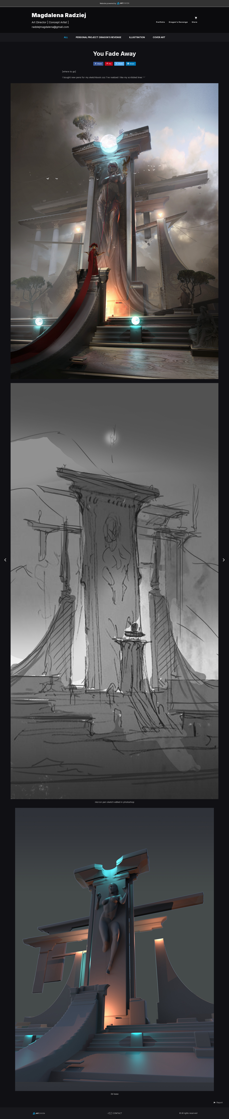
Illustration (137, 37)
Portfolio (160, 22)
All (66, 37)
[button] (218, 1102)
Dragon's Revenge (178, 22)
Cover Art (159, 37)
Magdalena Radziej (59, 15)
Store (194, 22)
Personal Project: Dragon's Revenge (98, 37)
